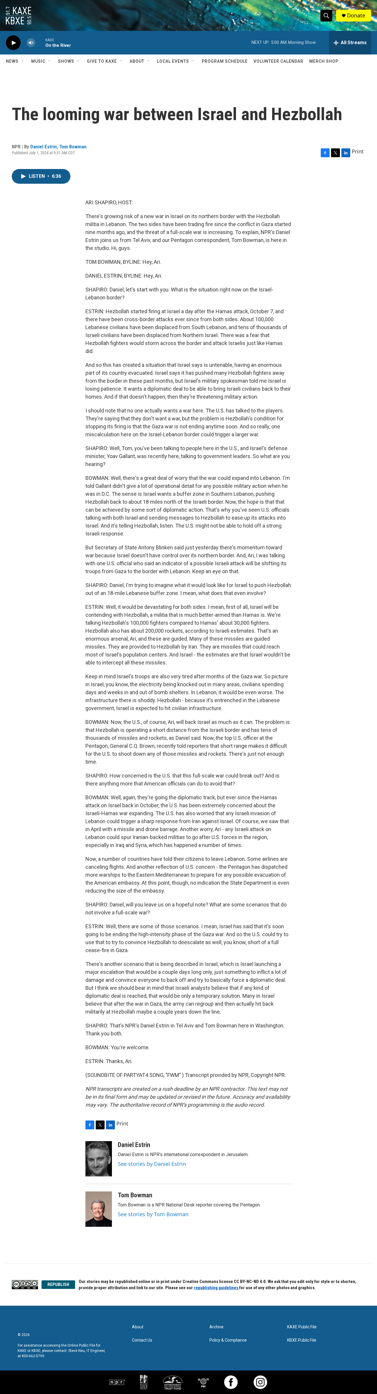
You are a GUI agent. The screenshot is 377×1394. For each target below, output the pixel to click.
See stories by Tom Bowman (153, 1214)
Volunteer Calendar (278, 61)
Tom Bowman (73, 147)
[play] (13, 42)
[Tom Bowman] (98, 1209)
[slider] (40, 42)
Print (358, 151)
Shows (66, 61)
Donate (356, 15)
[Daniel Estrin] (98, 1158)
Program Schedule (225, 61)
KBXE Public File (301, 1340)
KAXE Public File (302, 1327)
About (137, 61)
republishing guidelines (216, 1287)
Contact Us (142, 1340)
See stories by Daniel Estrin (152, 1163)
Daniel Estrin (43, 147)
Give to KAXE (102, 61)
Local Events (173, 61)
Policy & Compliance (228, 1340)
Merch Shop (323, 61)
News (12, 61)
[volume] (31, 42)
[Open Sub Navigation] (23, 61)
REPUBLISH (58, 1284)
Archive (216, 1327)
